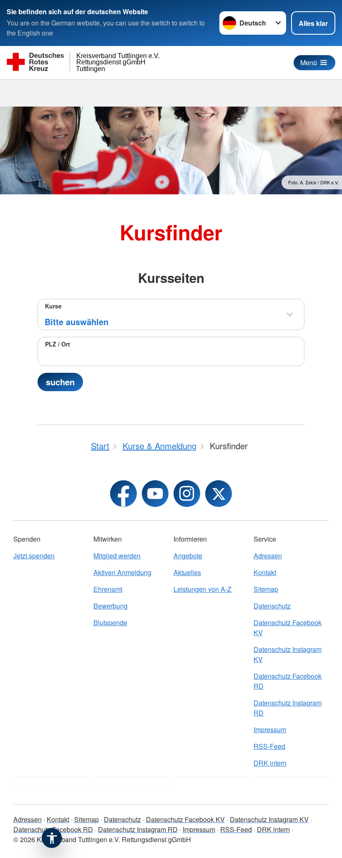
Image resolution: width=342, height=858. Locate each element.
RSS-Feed (269, 746)
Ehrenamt (107, 589)
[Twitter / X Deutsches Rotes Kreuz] (218, 493)
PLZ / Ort (57, 344)
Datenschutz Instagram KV (288, 654)
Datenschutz (272, 606)
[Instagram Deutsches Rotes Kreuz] (187, 493)
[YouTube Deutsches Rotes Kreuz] (155, 493)
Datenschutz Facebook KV (288, 627)
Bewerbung (110, 606)
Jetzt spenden (34, 555)
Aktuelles (187, 572)
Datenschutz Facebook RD (288, 681)
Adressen (268, 555)
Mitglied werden (117, 555)
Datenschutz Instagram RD (288, 708)
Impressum (270, 729)
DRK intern (270, 763)
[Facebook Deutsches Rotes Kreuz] (123, 493)
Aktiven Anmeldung (122, 572)
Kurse (53, 306)
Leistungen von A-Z (202, 589)
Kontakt (265, 572)
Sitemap (266, 589)
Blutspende (110, 622)
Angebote (188, 555)
